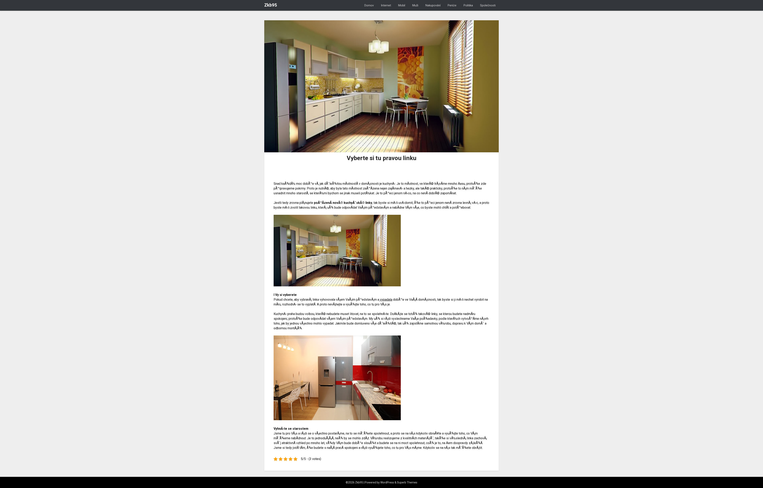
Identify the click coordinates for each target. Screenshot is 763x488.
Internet (386, 5)
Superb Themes (407, 482)
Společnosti (488, 5)
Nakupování (433, 5)
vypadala (385, 299)
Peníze (452, 5)
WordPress (387, 482)
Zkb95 (270, 5)
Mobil (401, 5)
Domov (369, 5)
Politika (468, 5)
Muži (415, 5)
